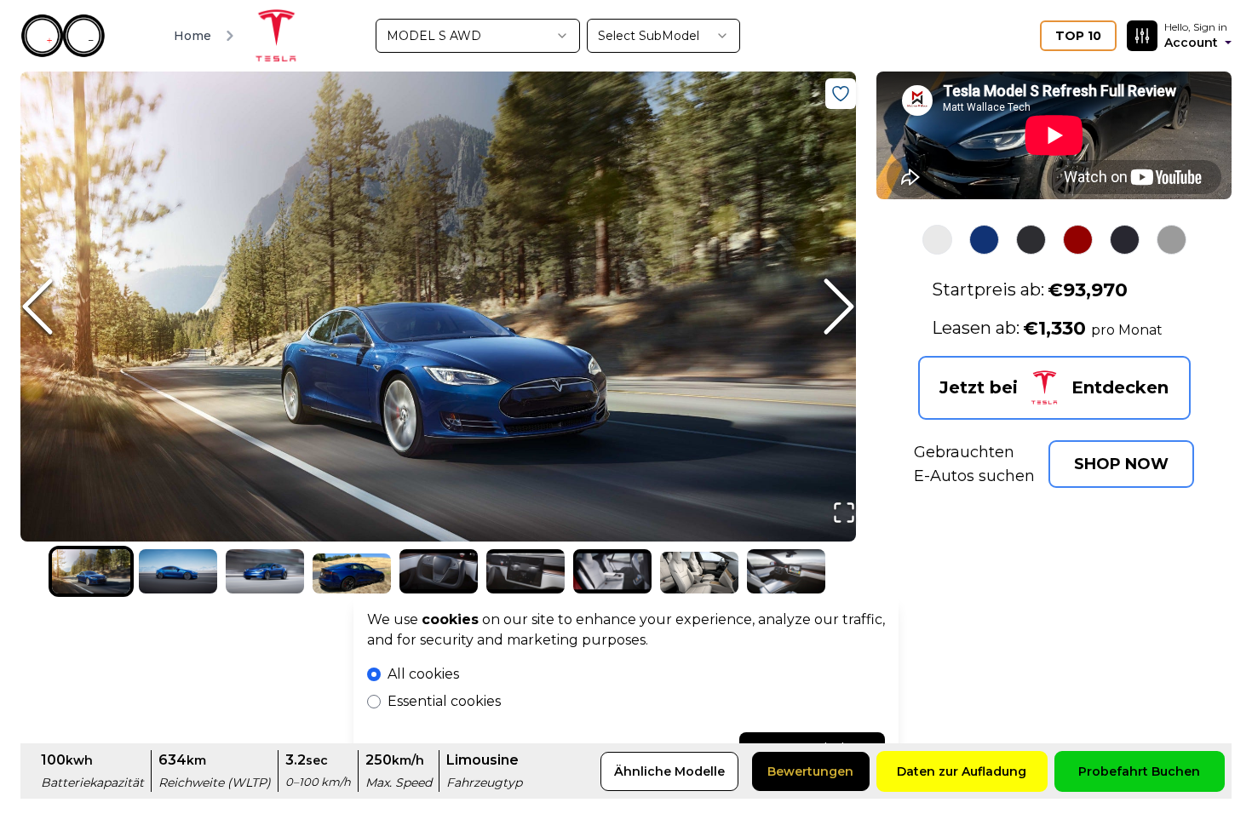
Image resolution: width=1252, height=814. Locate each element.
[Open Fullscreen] (844, 521)
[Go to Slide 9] (786, 571)
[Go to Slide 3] (264, 571)
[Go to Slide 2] (178, 571)
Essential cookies (444, 701)
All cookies (423, 674)
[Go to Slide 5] (438, 571)
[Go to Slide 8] (699, 572)
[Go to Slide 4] (351, 573)
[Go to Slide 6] (525, 571)
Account (1191, 42)
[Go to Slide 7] (612, 571)
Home (192, 35)
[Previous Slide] (71, 306)
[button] (438, 307)
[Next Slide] (805, 306)
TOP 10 (1078, 35)
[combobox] (478, 36)
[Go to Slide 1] (91, 571)
